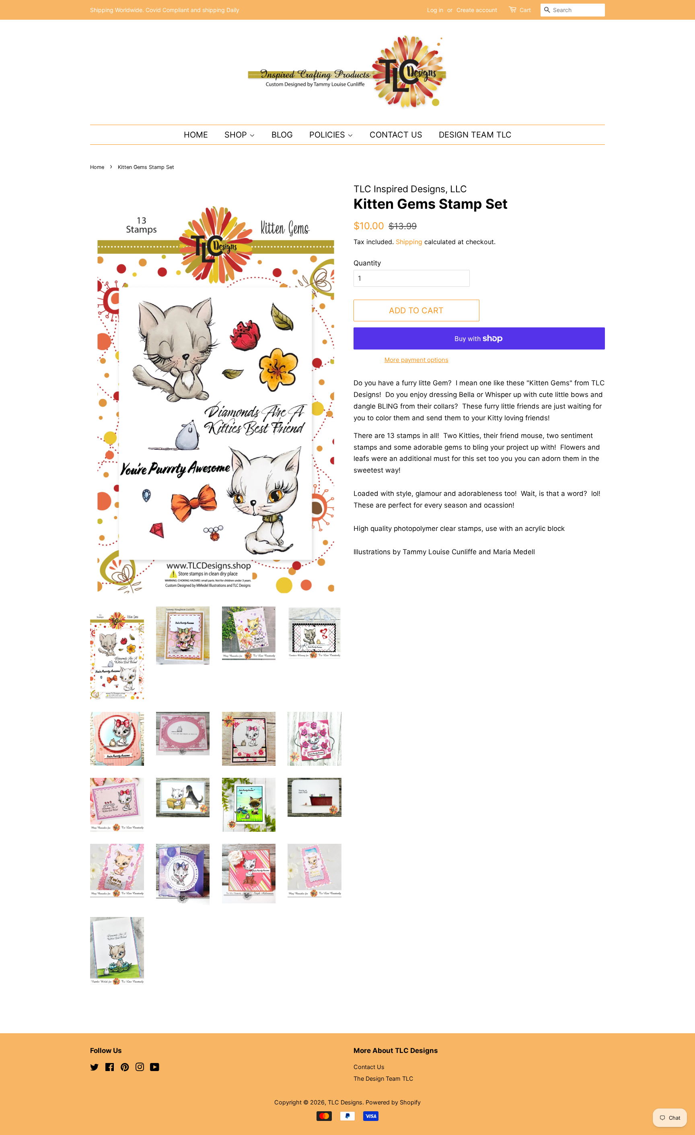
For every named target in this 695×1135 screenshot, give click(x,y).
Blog (282, 135)
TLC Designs (345, 1102)
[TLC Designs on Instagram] (139, 1068)
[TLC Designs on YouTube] (154, 1068)
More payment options (416, 360)
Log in (435, 9)
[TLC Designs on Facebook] (109, 1068)
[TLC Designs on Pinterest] (124, 1068)
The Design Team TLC (383, 1078)
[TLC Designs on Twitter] (94, 1068)
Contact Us (396, 135)
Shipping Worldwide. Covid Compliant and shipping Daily (164, 9)
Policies (328, 135)
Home (196, 135)
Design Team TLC (475, 135)
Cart (525, 9)
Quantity (367, 263)
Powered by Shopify (393, 1102)
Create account (476, 9)
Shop (236, 135)
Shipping (409, 242)
